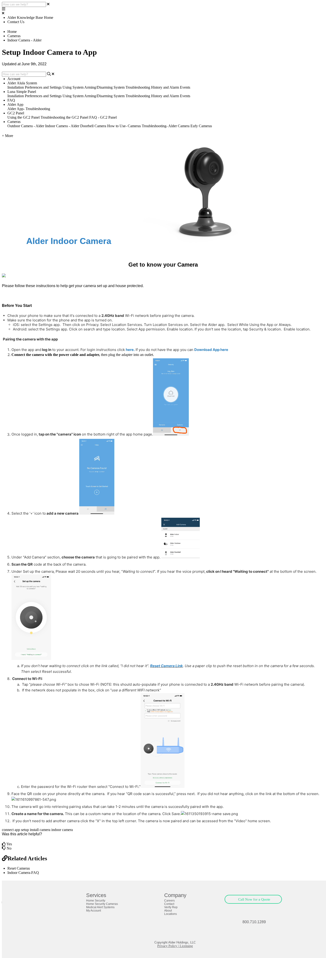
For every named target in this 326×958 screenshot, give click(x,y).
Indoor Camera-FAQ (23, 873)
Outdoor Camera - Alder (25, 126)
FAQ (11, 100)
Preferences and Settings (43, 87)
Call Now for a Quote (254, 899)
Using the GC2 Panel (23, 117)
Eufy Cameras (201, 126)
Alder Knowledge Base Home (30, 17)
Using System (73, 87)
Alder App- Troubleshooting (28, 109)
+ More (7, 136)
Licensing (186, 946)
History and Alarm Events (170, 87)
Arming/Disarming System (104, 87)
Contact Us (15, 22)
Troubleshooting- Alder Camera (165, 126)
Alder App (15, 104)
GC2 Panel (15, 113)
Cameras (14, 36)
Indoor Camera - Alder (24, 40)
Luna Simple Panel (21, 92)
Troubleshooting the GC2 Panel (64, 117)
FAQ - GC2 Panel (103, 117)
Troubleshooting (138, 87)
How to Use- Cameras (124, 126)
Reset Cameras (18, 868)
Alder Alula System (22, 83)
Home (12, 32)
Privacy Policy (167, 946)
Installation (15, 87)
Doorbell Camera (93, 126)
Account (13, 79)
